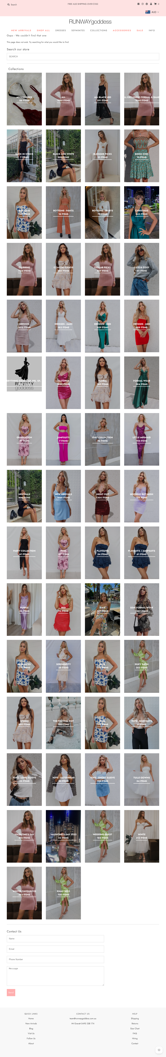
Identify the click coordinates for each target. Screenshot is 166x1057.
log (31, 1028)
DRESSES (60, 30)
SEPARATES (78, 30)
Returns (135, 1023)
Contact (134, 1043)
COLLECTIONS (98, 30)
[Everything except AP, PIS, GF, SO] (24, 373)
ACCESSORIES (122, 30)
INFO (152, 30)
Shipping (135, 1018)
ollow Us (31, 1038)
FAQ (135, 1033)
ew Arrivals (32, 1023)
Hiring (134, 1038)
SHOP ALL (43, 30)
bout (32, 1043)
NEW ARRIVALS (21, 30)
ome (32, 1018)
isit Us (31, 1033)
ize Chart (135, 1028)
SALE (140, 30)
